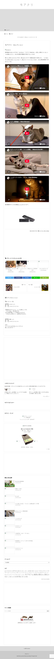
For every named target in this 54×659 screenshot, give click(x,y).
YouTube (21, 52)
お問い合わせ (27, 648)
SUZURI (31, 419)
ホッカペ (18, 574)
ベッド (14, 574)
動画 (45, 231)
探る (46, 574)
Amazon (27, 447)
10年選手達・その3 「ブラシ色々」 (22, 533)
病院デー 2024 (18, 488)
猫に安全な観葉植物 (19, 481)
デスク (30, 572)
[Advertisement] (27, 19)
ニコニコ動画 (33, 406)
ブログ (11, 33)
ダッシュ (27, 572)
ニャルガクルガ (18, 518)
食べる (23, 576)
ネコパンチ (37, 572)
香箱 (27, 576)
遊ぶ (20, 576)
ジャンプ (19, 572)
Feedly (25, 406)
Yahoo (31, 447)
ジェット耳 (15, 572)
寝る (40, 574)
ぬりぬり (36, 571)
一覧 (48, 449)
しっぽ (28, 571)
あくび (6, 571)
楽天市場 (23, 447)
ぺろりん (41, 571)
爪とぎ (12, 576)
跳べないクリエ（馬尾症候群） (21, 511)
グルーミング (10, 572)
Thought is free (34, 656)
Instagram (37, 406)
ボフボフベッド (18, 526)
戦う (43, 574)
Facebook (21, 406)
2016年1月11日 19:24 (13, 306)
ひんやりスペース (19, 548)
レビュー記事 (27, 432)
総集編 (47, 231)
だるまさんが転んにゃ (14, 393)
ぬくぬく (32, 571)
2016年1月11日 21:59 (13, 321)
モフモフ (28, 574)
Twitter (17, 406)
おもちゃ (10, 571)
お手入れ (14, 571)
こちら (20, 204)
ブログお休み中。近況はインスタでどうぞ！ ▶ (27, 37)
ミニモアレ (23, 574)
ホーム (6, 33)
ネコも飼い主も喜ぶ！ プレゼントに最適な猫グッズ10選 (27, 503)
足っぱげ (17, 496)
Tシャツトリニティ (24, 419)
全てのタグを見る (45, 579)
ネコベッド (43, 572)
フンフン (10, 574)
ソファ (23, 572)
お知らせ (19, 571)
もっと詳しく (46, 396)
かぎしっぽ (23, 571)
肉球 (17, 576)
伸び (33, 574)
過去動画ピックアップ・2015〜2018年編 (23, 540)
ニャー (33, 572)
